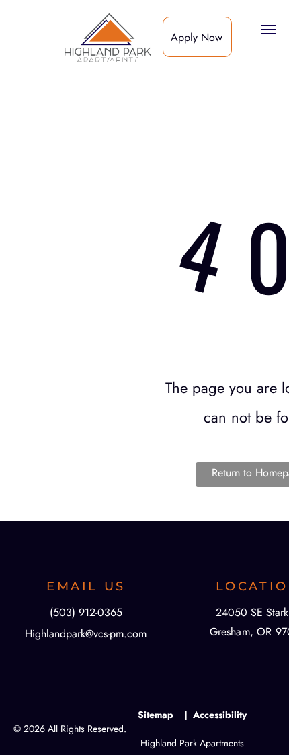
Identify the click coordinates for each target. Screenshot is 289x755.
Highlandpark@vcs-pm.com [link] (86, 633)
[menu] (268, 29)
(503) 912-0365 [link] (86, 612)
